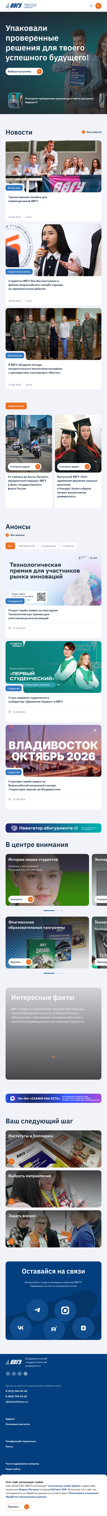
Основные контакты (18, 1424)
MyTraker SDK (59, 1489)
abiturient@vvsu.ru (17, 1401)
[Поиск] (91, 6)
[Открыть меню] (98, 6)
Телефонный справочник (21, 1441)
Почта (9, 1446)
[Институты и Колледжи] (11, 1162)
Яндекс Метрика (29, 1489)
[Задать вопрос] (11, 1241)
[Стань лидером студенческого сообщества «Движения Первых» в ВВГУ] (53, 681)
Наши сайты (13, 1469)
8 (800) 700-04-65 (16, 1396)
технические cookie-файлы (64, 1485)
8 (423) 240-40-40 (16, 1391)
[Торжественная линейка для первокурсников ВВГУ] (53, 180)
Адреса (10, 1418)
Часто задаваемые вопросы (22, 1463)
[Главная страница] (13, 1362)
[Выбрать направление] (11, 1202)
